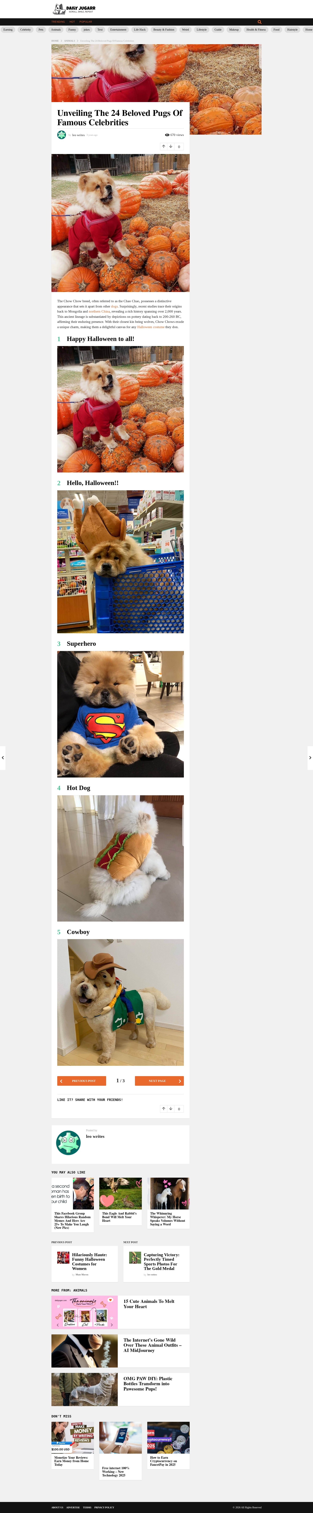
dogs (114, 306)
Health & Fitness (256, 29)
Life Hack (140, 29)
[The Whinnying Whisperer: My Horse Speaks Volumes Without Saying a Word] (168, 1193)
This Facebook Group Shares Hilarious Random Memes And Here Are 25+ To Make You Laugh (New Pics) (72, 1220)
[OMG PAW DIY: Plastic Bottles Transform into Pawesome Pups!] (84, 1389)
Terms (87, 1507)
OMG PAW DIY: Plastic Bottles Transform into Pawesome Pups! (148, 1383)
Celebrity (25, 29)
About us (57, 1507)
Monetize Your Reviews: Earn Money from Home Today (71, 1461)
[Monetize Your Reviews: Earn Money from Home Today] (72, 1438)
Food (276, 29)
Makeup (234, 29)
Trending (58, 21)
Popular (86, 21)
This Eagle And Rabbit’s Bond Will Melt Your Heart (119, 1217)
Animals (56, 29)
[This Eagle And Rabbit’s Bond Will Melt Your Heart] (120, 1193)
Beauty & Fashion (163, 29)
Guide (218, 29)
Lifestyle (202, 29)
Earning (7, 29)
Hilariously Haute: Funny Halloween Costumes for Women (89, 1261)
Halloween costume (150, 327)
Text (100, 29)
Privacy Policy (104, 1507)
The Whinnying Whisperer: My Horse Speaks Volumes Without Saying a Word (167, 1218)
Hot (72, 21)
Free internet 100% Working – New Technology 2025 (116, 1472)
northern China (99, 311)
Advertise (73, 1507)
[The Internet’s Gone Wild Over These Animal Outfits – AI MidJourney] (84, 1350)
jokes (87, 29)
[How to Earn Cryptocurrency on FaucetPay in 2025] (168, 1438)
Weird (185, 29)
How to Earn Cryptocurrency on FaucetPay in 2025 (163, 1461)
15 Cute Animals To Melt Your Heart (149, 1304)
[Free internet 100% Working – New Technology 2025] (120, 1443)
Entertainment (118, 29)
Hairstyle (292, 29)
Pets (41, 29)
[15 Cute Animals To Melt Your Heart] (84, 1312)
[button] (260, 22)
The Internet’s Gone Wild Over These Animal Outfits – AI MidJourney (152, 1345)
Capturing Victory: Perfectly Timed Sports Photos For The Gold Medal (162, 1261)
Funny (72, 29)
